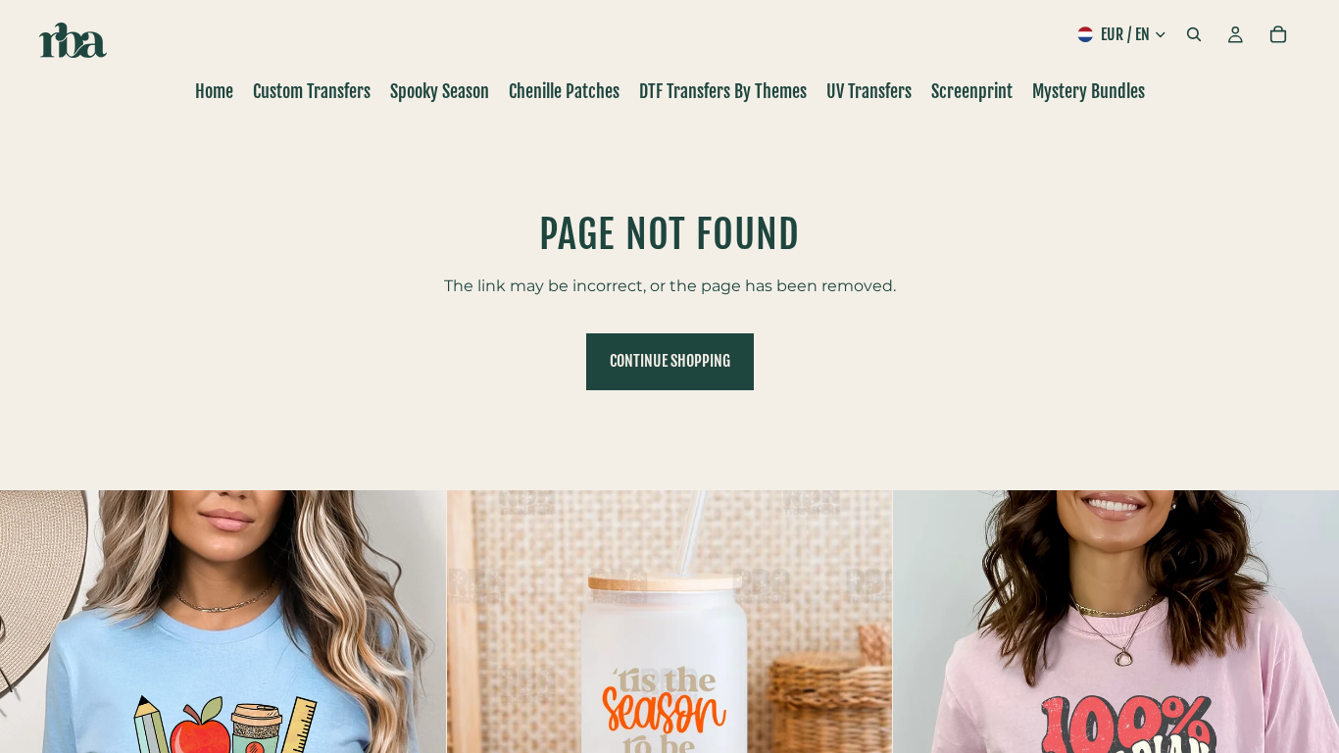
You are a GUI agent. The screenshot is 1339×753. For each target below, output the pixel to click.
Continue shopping (670, 361)
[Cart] (1278, 34)
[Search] (1193, 34)
